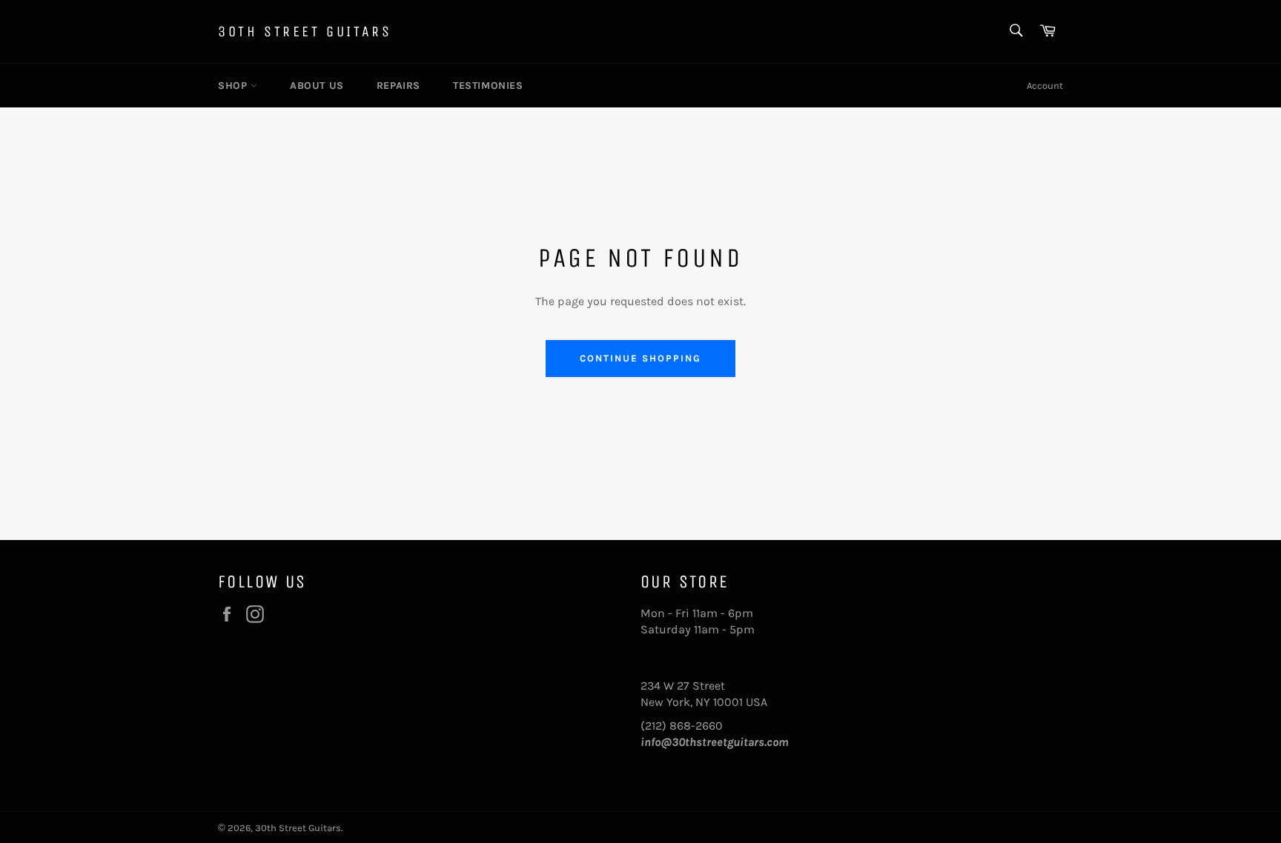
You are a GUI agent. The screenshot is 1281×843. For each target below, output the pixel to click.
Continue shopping (640, 358)
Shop (234, 85)
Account (1045, 85)
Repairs (398, 85)
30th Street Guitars (304, 31)
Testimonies (488, 85)
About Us (317, 85)
